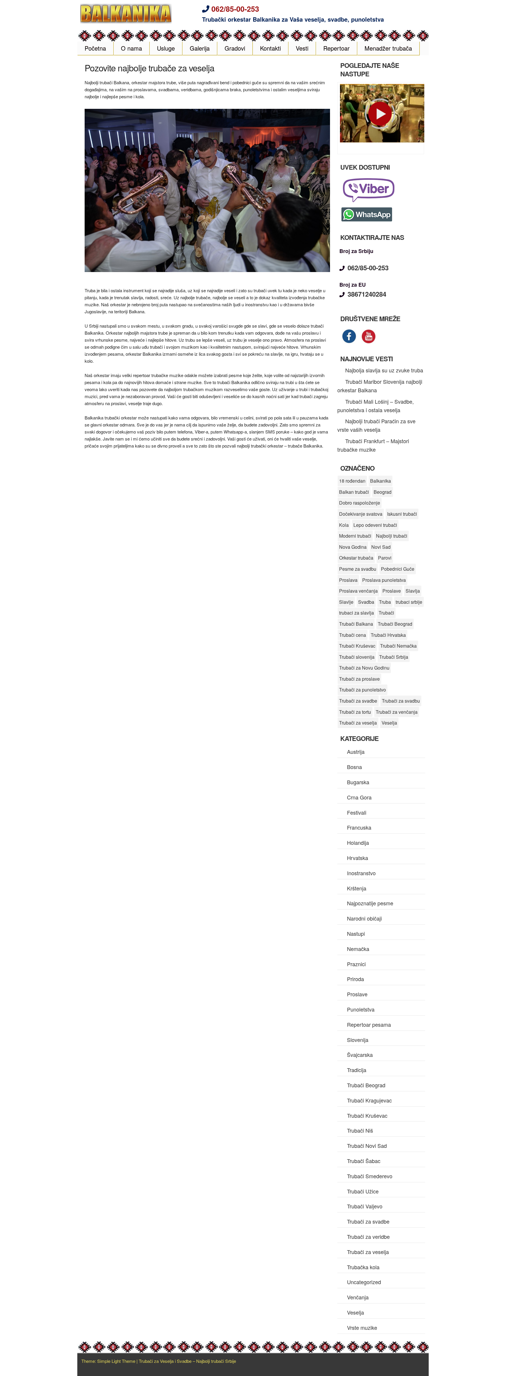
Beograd (383, 492)
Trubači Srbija (393, 656)
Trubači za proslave (359, 678)
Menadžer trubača (388, 48)
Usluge (166, 48)
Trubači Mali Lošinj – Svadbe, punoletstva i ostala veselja (375, 406)
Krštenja (356, 888)
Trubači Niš (360, 1130)
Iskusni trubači (402, 513)
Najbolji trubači (391, 535)
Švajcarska (360, 1054)
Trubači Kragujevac (369, 1100)
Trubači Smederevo (369, 1176)
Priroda (355, 979)
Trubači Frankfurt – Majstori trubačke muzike (373, 445)
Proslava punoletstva (384, 580)
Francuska (359, 827)
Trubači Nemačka (398, 645)
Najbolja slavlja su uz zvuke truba (384, 370)
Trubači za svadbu (401, 700)
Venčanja (358, 1297)
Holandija (358, 842)
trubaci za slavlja (356, 612)
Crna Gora (359, 797)
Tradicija (356, 1070)
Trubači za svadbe (358, 700)
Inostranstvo (361, 873)
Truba (385, 601)
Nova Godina (353, 546)
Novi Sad (381, 546)
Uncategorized (364, 1282)
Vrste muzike (362, 1327)
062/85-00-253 (235, 9)
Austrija (356, 751)
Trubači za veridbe (368, 1236)
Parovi (385, 557)
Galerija (200, 48)
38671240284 (367, 294)
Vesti (302, 48)
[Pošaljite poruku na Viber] (370, 201)
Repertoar (336, 48)
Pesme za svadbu (357, 568)
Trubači (386, 612)
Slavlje (346, 601)
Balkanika (380, 480)
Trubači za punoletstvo (362, 689)
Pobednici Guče (397, 568)
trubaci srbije (409, 601)
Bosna (354, 766)
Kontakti (270, 48)
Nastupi (356, 933)
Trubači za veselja (358, 722)
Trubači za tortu (355, 711)
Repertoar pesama (369, 1024)
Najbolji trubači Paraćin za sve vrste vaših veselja (376, 425)
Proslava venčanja (358, 590)
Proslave (391, 590)
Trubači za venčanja (397, 711)
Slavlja (413, 590)
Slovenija (357, 1039)
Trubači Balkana (356, 623)
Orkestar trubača (356, 557)
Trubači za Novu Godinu (364, 667)
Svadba (366, 601)
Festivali (356, 812)
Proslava (348, 580)
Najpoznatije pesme (370, 903)
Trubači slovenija (357, 656)
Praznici (356, 964)
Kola (344, 525)
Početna (95, 48)
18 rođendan (352, 480)
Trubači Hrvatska (388, 635)
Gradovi (235, 48)
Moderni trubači (355, 535)
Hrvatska (357, 857)
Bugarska (358, 782)
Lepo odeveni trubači (375, 525)
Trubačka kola (363, 1267)
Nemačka (358, 948)
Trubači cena (352, 635)
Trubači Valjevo (364, 1206)
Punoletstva (361, 1009)
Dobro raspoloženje (359, 502)
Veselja (389, 722)
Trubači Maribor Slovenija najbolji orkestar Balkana (379, 386)
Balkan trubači (354, 492)
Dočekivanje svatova (360, 513)
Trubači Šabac (363, 1161)
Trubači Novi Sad (367, 1145)
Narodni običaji (364, 918)
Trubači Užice (363, 1191)
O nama (131, 48)
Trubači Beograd (395, 623)
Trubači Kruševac (357, 645)
